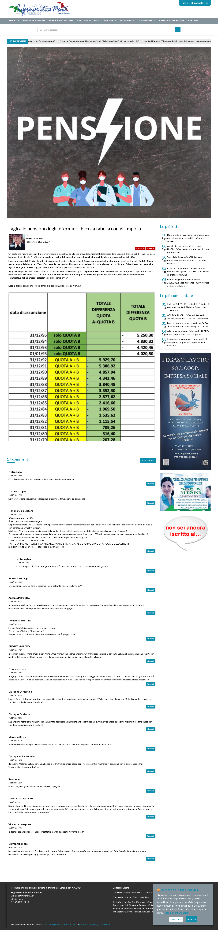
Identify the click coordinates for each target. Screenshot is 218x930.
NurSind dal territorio (61, 20)
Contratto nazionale (88, 20)
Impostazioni (175, 919)
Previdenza (109, 20)
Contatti (193, 20)
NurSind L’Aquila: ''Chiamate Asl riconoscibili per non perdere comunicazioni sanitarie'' (113, 41)
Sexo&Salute (127, 20)
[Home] (37, 9)
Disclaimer (105, 924)
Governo (150, 248)
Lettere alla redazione (171, 20)
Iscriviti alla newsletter (195, 2)
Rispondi (150, 484)
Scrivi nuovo (148, 460)
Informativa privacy (88, 924)
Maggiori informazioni (177, 912)
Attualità (13, 20)
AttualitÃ (140, 248)
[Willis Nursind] (185, 492)
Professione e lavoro (34, 20)
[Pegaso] (185, 411)
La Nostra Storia (147, 20)
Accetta (191, 919)
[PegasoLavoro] (185, 533)
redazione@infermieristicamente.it (60, 924)
